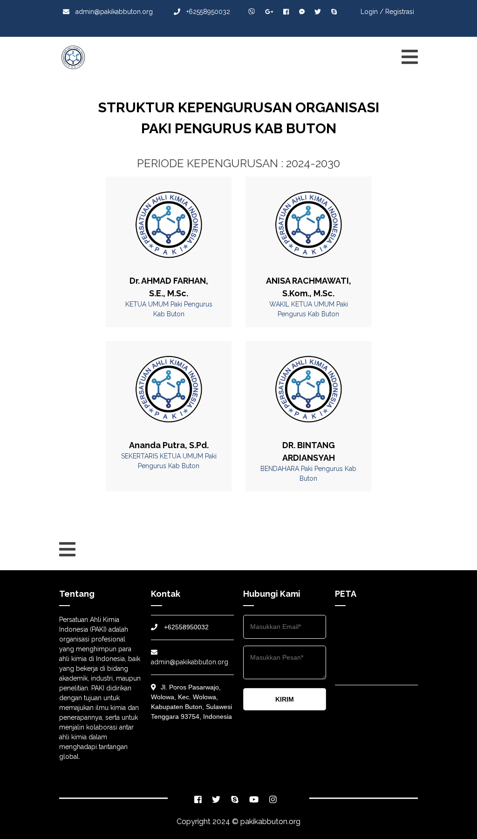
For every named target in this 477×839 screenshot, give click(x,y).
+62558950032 (207, 11)
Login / (372, 11)
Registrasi (399, 11)
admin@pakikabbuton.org (114, 11)
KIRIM (284, 699)
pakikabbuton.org (270, 821)
